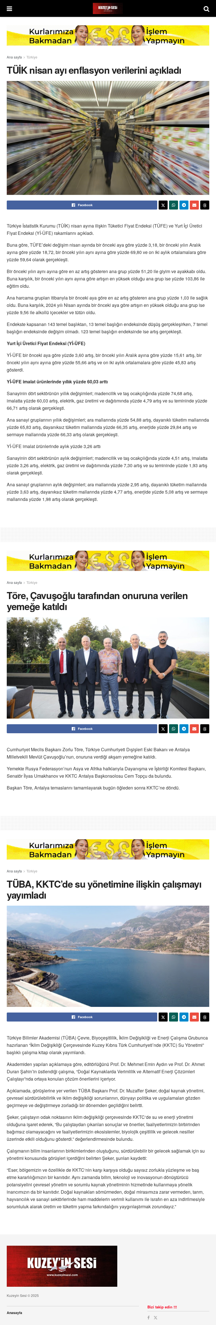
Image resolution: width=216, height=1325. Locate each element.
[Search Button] (206, 8)
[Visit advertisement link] (108, 39)
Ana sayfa (14, 57)
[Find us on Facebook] (148, 1317)
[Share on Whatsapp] (173, 205)
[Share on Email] (194, 205)
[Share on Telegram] (183, 205)
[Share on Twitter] (163, 205)
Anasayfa (14, 1312)
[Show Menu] (9, 8)
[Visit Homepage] (108, 8)
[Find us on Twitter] (156, 1317)
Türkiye (31, 57)
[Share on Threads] (204, 205)
